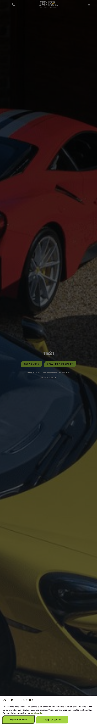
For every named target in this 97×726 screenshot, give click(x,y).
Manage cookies (18, 719)
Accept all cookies (52, 719)
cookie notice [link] (37, 713)
